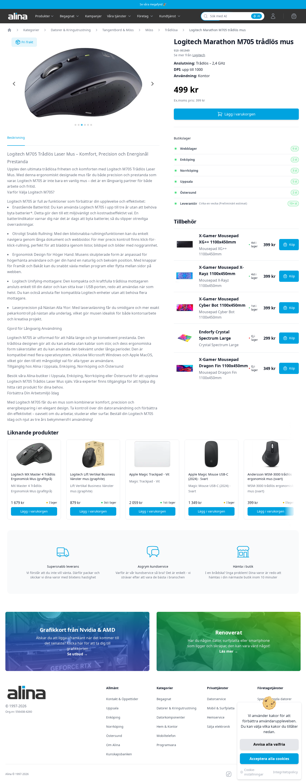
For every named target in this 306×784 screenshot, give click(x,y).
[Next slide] (152, 83)
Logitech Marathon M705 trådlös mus (217, 30)
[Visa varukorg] (294, 16)
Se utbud (77, 654)
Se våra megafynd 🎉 (153, 4)
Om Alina (113, 745)
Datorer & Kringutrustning (71, 30)
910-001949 (182, 50)
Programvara (166, 745)
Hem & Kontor (167, 726)
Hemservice (215, 717)
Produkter (42, 16)
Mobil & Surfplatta (221, 708)
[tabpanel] (83, 288)
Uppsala (112, 708)
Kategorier (31, 30)
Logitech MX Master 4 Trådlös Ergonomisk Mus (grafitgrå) (33, 476)
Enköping (113, 717)
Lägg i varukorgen (239, 114)
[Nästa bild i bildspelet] (295, 476)
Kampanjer (93, 16)
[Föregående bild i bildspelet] (11, 476)
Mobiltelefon (166, 736)
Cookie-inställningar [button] (253, 772)
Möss (149, 30)
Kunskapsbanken (119, 754)
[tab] (75, 125)
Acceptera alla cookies (269, 758)
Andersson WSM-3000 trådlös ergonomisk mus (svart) (270, 476)
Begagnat (164, 699)
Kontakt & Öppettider (122, 699)
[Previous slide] (14, 83)
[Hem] (9, 30)
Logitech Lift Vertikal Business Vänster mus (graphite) (92, 476)
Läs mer (228, 651)
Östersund (114, 736)
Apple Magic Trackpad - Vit (149, 474)
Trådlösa (171, 30)
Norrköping (114, 726)
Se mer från (189, 55)
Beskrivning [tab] (16, 137)
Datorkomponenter (171, 717)
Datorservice (216, 699)
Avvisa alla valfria (269, 744)
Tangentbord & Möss (118, 30)
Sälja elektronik (218, 726)
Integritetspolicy (285, 772)
